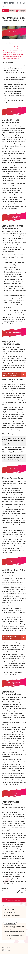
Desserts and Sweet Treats (8, 15)
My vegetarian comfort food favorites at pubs (14, 927)
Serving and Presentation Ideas (12, 56)
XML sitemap (6, 950)
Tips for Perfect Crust (9, 53)
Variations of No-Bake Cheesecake (13, 54)
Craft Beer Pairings (9, 912)
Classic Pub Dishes (9, 909)
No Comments (20, 23)
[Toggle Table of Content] (22, 43)
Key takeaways (8, 45)
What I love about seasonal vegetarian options (14, 936)
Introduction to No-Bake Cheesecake (13, 47)
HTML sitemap (6, 948)
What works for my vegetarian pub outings (14, 931)
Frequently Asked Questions (11, 58)
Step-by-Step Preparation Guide (12, 51)
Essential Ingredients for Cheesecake (13, 49)
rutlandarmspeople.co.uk (13, 3)
